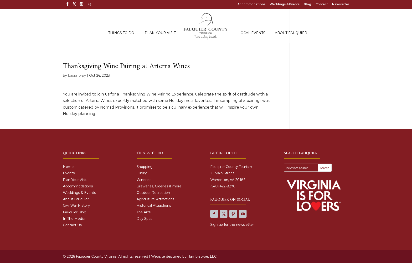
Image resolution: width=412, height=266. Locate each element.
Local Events (251, 33)
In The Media (74, 218)
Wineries (144, 180)
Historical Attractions (154, 205)
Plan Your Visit (160, 33)
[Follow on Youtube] (243, 214)
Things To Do (121, 33)
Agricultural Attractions (155, 199)
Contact (321, 4)
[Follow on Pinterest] (233, 214)
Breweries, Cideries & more (159, 186)
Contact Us (72, 225)
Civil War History (76, 205)
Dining (142, 173)
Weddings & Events (284, 4)
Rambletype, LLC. (202, 256)
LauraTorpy (77, 75)
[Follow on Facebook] (214, 214)
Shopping (145, 167)
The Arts (143, 212)
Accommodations (251, 4)
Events (69, 173)
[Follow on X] (223, 214)
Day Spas (144, 218)
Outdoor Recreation (153, 193)
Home (68, 167)
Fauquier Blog (74, 212)
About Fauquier (291, 33)
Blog (307, 4)
